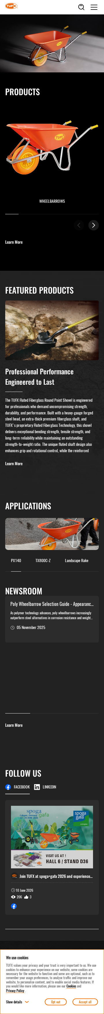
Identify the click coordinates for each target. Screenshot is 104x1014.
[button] (93, 225)
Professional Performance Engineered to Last (39, 376)
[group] (52, 857)
